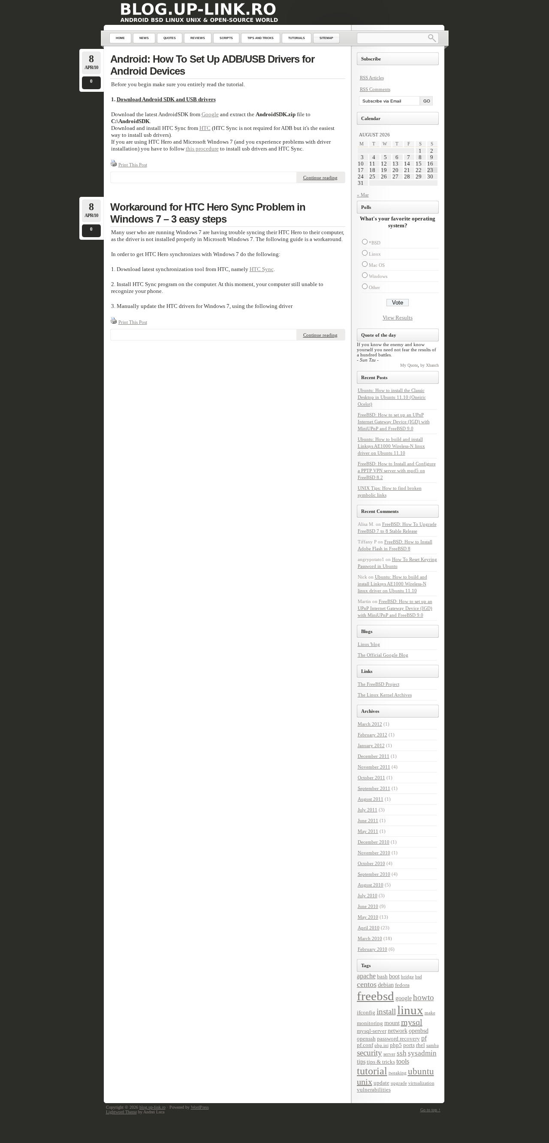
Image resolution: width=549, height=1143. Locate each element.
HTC (205, 128)
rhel (420, 1045)
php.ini (381, 1045)
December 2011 (373, 756)
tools (402, 1061)
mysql (411, 1022)
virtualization (421, 1083)
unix (364, 1081)
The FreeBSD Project (378, 684)
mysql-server (371, 1031)
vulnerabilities (374, 1090)
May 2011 (368, 831)
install (386, 1011)
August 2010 (370, 884)
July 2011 (367, 809)
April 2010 (369, 927)
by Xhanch (429, 365)
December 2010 (373, 841)
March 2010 (370, 938)
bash (382, 977)
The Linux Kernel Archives (385, 694)
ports (409, 1045)
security (369, 1053)
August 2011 (370, 799)
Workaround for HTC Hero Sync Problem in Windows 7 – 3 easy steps (207, 213)
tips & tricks (381, 1062)
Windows (378, 276)
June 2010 (368, 906)
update (381, 1083)
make (430, 1012)
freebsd (375, 996)
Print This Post (132, 164)
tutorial (372, 1071)
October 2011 (371, 777)
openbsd (418, 1030)
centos (367, 984)
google (403, 998)
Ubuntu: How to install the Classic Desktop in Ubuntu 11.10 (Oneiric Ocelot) (392, 397)
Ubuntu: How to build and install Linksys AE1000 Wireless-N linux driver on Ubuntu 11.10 (391, 446)
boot (394, 976)
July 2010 (367, 895)
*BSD (374, 242)
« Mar (363, 194)
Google (210, 114)
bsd (418, 976)
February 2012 (372, 734)
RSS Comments (375, 89)
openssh (366, 1039)
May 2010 (368, 917)
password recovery (398, 1039)
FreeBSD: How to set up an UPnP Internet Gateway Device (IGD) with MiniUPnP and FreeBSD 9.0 (394, 421)
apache (366, 976)
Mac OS (377, 265)
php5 (396, 1045)
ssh (402, 1053)
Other (374, 287)
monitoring (370, 1023)
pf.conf (365, 1045)
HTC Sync (262, 269)
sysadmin (422, 1053)
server (389, 1054)
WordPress (200, 1107)
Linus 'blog (369, 644)
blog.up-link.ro (152, 1107)
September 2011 (374, 788)
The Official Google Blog (383, 654)
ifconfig (366, 1013)
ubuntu (421, 1071)
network (397, 1030)
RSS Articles (372, 77)
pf (424, 1038)
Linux (375, 253)
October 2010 (371, 863)
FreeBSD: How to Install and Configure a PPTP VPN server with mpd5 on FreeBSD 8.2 (397, 470)
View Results (398, 317)
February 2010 (372, 949)
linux (410, 1010)
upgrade (399, 1083)
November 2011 (374, 766)
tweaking (398, 1073)
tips (361, 1061)
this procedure (202, 148)
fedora (402, 985)
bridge (407, 976)
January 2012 (371, 745)
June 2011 (368, 820)
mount (392, 1022)
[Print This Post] (113, 164)
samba (432, 1045)
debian (386, 984)
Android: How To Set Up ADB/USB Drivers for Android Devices (212, 65)
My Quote (409, 365)
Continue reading (320, 177)
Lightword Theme (121, 1112)
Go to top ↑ (430, 1109)
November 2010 (374, 852)
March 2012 (370, 724)
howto (423, 997)
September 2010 (374, 874)
